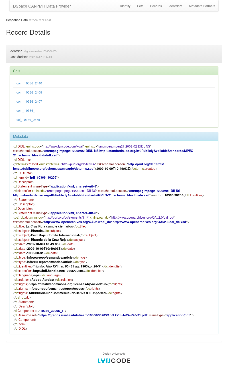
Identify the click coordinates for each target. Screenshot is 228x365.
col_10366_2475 (28, 119)
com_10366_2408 (29, 92)
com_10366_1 (26, 110)
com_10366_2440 (29, 83)
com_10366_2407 (29, 101)
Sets (140, 6)
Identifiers (175, 6)
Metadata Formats (202, 6)
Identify (125, 6)
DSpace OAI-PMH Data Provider (42, 6)
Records (156, 6)
